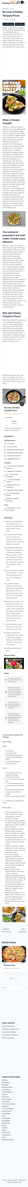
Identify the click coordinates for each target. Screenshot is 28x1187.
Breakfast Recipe (7, 1087)
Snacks (12, 8)
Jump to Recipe (9, 24)
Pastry (4, 1116)
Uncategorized (6, 1135)
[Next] (23, 961)
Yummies (7, 968)
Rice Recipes (6, 1120)
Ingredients (5, 1106)
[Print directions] (22, 404)
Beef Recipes (6, 1082)
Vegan (4, 1137)
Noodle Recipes (7, 1111)
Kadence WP (17, 1182)
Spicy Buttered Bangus (9, 1032)
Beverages (5, 1085)
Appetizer (5, 1080)
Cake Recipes (6, 1089)
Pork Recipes (6, 1118)
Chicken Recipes (7, 1092)
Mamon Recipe (6, 931)
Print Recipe (20, 24)
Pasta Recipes (6, 1113)
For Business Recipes (8, 1104)
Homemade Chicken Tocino (10, 1029)
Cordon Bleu (22, 931)
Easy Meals (5, 8)
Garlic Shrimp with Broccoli (10, 1035)
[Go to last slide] (4, 961)
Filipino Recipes (7, 1099)
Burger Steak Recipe (8, 1026)
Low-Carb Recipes (7, 1108)
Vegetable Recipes (8, 1139)
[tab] (10, 978)
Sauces (4, 1125)
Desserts (4, 1094)
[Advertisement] (14, 64)
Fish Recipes (6, 1101)
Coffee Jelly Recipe (8, 1038)
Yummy (6, 19)
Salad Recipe (6, 1123)
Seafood (4, 1128)
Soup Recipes (6, 1132)
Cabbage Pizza (9, 965)
